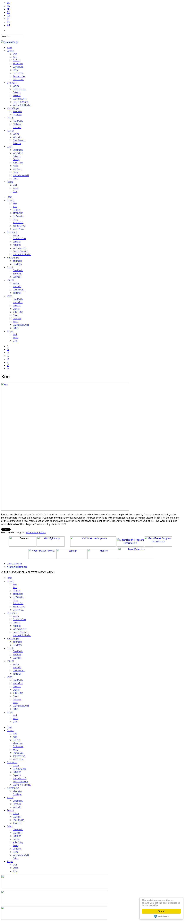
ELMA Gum (17, 124)
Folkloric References (20, 101)
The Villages (17, 114)
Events (15, 172)
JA (8, 18)
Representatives (19, 76)
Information (17, 111)
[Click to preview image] (65, 509)
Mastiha (16, 85)
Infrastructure (18, 63)
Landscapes (17, 169)
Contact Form (14, 563)
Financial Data (18, 73)
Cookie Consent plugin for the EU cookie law (161, 916)
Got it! (161, 911)
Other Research (19, 140)
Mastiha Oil (17, 127)
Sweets (15, 188)
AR (8, 25)
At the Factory (18, 162)
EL (8, 2)
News (15, 54)
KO (8, 22)
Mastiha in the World (21, 175)
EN (8, 6)
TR (8, 15)
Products (10, 117)
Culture (15, 178)
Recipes (10, 181)
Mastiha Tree (18, 153)
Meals (15, 185)
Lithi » (42, 532)
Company (10, 50)
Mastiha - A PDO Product (22, 105)
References (17, 143)
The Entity (16, 60)
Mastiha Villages (13, 108)
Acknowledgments (17, 566)
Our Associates (18, 66)
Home (9, 47)
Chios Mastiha (12, 82)
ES (8, 12)
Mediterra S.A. (18, 79)
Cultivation (17, 92)
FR (8, 9)
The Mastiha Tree (19, 89)
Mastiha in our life (19, 98)
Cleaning (16, 159)
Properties (16, 95)
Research (10, 130)
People (15, 165)
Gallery (9, 146)
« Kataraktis (32, 532)
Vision (15, 57)
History (15, 69)
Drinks (15, 191)
